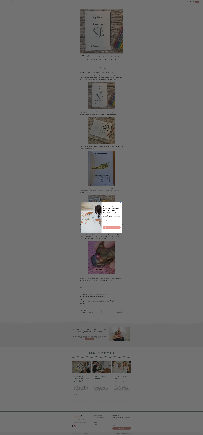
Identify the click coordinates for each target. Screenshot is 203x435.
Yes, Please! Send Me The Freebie (112, 228)
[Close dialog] (121, 203)
